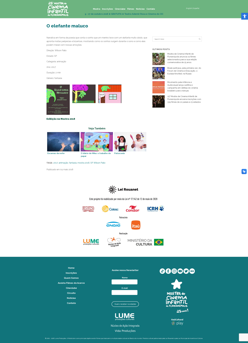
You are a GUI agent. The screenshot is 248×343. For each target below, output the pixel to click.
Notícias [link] (71, 298)
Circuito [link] (71, 293)
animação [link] (63, 163)
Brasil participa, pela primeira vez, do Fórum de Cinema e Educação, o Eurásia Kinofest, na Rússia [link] (184, 71)
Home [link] (71, 268)
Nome (125, 278)
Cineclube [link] (71, 288)
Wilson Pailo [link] (99, 163)
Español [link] (196, 8)
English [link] (189, 8)
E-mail (125, 288)
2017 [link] (55, 163)
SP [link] (91, 163)
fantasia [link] (73, 163)
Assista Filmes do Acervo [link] (71, 283)
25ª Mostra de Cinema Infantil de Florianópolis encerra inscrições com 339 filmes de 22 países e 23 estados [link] (184, 99)
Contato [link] (71, 303)
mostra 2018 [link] (84, 163)
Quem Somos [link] (71, 278)
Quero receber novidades (125, 304)
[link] (244, 16)
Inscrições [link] (71, 273)
